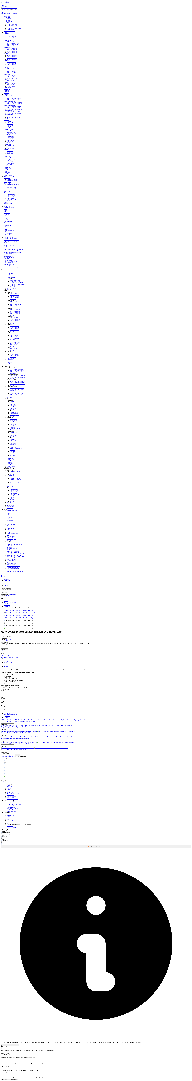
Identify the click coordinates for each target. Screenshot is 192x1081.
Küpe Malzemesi (8, 221)
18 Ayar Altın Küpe (11, 63)
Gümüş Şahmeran (8, 168)
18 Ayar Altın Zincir (11, 86)
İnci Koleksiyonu (8, 265)
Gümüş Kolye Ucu (8, 129)
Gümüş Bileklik (7, 134)
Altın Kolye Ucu (8, 40)
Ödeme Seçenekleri (8, 662)
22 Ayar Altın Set (11, 81)
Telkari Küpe (10, 153)
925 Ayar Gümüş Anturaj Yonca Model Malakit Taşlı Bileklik (15, 743)
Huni (5, 226)
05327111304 (4, 781)
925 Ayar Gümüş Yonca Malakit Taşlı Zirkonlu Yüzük (13, 749)
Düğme (5, 229)
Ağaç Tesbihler (10, 198)
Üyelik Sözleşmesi (11, 807)
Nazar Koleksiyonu (8, 254)
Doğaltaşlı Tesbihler (11, 196)
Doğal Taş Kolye (14, 408)
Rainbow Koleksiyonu (9, 244)
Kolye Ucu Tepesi (8, 233)
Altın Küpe (6, 60)
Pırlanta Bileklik (7, 18)
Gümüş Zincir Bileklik (15, 428)
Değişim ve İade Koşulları (13, 809)
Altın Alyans (7, 74)
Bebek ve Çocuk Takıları (12, 799)
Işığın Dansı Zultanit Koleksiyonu (12, 267)
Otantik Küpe (10, 155)
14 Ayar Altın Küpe (11, 62)
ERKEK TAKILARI (9, 176)
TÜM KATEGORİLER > (10, 602)
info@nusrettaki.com (11, 827)
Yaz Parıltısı (6, 242)
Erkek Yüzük (7, 178)
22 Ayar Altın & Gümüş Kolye (14, 98)
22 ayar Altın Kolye (11, 37)
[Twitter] (5, 766)
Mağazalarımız (10, 815)
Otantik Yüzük (10, 163)
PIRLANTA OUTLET (9, 31)
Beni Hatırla (5, 594)
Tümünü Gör (13, 286)
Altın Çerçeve (7, 89)
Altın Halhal (6, 93)
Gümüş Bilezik (7, 144)
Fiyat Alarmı (15, 657)
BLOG (8, 823)
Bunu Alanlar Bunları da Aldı (11, 714)
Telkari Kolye (10, 124)
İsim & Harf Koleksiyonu (10, 246)
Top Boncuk (7, 214)
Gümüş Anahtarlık (8, 175)
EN (8, 2)
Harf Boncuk (7, 215)
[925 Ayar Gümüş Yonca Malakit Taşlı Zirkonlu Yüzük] (34, 748)
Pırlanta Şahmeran (8, 21)
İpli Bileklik (12, 425)
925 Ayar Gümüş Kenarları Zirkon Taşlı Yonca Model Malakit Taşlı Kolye (18, 721)
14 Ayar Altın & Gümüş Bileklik (14, 102)
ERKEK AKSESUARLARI (13, 793)
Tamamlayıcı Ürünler (9, 713)
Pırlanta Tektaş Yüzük (12, 24)
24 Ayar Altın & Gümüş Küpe (14, 112)
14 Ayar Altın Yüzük (11, 68)
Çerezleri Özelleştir (5, 1045)
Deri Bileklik (13, 427)
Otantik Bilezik (10, 148)
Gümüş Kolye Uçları (11, 130)
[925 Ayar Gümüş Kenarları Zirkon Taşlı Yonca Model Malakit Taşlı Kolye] (44, 720)
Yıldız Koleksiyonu (8, 258)
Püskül (5, 209)
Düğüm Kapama (7, 225)
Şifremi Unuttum (12, 594)
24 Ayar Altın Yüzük (11, 72)
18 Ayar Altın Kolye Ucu (13, 43)
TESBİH (6, 192)
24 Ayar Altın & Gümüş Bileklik (14, 103)
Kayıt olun (17, 755)
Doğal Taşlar (7, 234)
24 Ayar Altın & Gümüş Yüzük (14, 117)
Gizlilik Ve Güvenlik (11, 811)
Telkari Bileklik (10, 140)
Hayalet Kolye (10, 122)
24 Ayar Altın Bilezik (12, 59)
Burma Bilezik (10, 147)
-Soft (89, 846)
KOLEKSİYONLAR (9, 237)
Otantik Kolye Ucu (11, 133)
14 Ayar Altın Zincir (11, 83)
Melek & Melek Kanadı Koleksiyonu (12, 252)
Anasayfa (6, 601)
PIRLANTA (7, 16)
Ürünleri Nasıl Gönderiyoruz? (14, 804)
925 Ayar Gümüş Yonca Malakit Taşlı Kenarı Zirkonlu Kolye (15, 732)
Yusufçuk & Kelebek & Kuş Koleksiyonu (13, 250)
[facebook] (5, 762)
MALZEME (7, 206)
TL (1, 4)
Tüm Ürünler (10, 128)
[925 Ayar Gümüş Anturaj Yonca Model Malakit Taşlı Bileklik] (38, 742)
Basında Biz (9, 816)
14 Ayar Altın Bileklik (12, 48)
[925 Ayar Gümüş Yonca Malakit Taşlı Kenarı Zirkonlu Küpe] (37, 725)
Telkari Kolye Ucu (11, 132)
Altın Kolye (6, 33)
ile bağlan (3, 597)
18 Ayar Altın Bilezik (12, 56)
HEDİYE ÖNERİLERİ (12, 796)
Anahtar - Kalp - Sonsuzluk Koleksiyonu (13, 249)
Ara (16, 9)
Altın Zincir (6, 82)
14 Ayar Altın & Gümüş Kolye (14, 97)
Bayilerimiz (9, 818)
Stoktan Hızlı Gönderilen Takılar (11, 240)
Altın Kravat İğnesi (8, 190)
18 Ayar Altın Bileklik (12, 49)
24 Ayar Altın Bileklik (12, 52)
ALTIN (5, 32)
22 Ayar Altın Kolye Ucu (13, 44)
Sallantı (5, 227)
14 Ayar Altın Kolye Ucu (13, 41)
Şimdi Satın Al (4, 649)
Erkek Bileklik (7, 183)
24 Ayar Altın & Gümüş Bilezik (14, 109)
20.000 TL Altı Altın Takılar (10, 238)
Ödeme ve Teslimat (11, 801)
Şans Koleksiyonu (8, 260)
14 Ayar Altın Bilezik (12, 55)
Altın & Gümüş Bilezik (9, 105)
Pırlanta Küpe (7, 20)
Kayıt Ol (8, 595)
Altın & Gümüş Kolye (9, 95)
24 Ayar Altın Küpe (11, 66)
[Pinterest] (5, 772)
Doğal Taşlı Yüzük (14, 454)
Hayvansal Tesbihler (11, 199)
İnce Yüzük (9, 160)
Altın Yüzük (6, 67)
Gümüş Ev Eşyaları (8, 236)
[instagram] (5, 769)
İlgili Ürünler (7, 716)
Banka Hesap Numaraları (13, 805)
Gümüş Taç (6, 171)
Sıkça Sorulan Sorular (12, 820)
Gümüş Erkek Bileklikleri (13, 184)
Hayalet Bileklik (10, 137)
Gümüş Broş (7, 167)
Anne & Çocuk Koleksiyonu (10, 261)
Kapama (6, 223)
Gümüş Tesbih (13, 495)
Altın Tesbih (12, 497)
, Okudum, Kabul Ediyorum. (14, 756)
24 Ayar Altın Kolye (11, 39)
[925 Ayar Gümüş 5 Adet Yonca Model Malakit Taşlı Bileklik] (37, 736)
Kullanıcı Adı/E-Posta (6, 588)
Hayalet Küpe (10, 152)
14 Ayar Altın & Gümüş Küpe (14, 113)
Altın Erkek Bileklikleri (12, 186)
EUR (6, 4)
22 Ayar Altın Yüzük (11, 71)
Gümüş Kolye (7, 120)
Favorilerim (3, 5)
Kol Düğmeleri (7, 182)
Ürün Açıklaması (8, 661)
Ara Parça (6, 218)
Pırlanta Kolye (7, 17)
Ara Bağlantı (7, 219)
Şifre (2, 591)
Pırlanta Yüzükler (8, 23)
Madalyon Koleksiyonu (9, 245)
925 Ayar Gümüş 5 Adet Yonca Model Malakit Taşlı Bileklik (15, 738)
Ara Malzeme (7, 217)
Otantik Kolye (10, 125)
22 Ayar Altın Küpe (11, 64)
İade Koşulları (7, 665)
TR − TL (4, 1)
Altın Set (6, 79)
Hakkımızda (9, 813)
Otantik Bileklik (10, 141)
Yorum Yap (9, 657)
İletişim (8, 819)
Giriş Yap (3, 595)
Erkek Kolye (7, 191)
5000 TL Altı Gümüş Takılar (10, 241)
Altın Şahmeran (7, 87)
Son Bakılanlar (7, 717)
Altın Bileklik (7, 47)
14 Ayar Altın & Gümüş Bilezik (14, 106)
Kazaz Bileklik (10, 138)
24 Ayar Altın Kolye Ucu (13, 45)
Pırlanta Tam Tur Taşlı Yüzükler (14, 27)
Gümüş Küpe (7, 149)
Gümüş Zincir (7, 172)
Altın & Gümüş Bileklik (9, 101)
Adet (2, 646)
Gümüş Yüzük (7, 156)
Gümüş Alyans (7, 165)
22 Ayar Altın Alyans (12, 78)
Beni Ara (6, 666)
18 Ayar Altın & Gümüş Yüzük (14, 116)
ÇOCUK (6, 202)
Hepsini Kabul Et (14, 1045)
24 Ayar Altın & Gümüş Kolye (14, 99)
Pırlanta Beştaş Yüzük (12, 25)
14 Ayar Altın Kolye (11, 35)
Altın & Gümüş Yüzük (9, 114)
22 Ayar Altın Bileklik (12, 51)
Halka (5, 232)
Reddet (92, 1042)
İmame (5, 210)
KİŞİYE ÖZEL (10, 795)
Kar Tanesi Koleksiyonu (9, 253)
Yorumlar (6, 663)
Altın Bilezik (7, 54)
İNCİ (8, 791)
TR (3, 2)
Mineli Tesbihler (13, 500)
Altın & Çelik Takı (8, 91)
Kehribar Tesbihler (11, 194)
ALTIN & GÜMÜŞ (8, 94)
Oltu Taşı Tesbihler (11, 195)
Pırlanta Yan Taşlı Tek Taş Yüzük (14, 28)
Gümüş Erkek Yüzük (12, 180)
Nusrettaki (3, 635)
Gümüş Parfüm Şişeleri (9, 207)
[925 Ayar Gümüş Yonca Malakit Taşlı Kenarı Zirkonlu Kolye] (38, 731)
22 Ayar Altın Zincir (11, 85)
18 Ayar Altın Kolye (11, 36)
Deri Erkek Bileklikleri (12, 187)
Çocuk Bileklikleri (8, 203)
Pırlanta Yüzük (10, 29)
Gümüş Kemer (7, 174)
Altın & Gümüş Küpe (9, 110)
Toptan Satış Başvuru (12, 822)
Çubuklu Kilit (7, 213)
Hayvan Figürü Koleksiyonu (10, 248)
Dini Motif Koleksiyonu (9, 263)
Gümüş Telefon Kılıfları (9, 230)
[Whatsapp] (5, 777)
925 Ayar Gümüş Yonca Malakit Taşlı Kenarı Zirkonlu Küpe (15, 727)
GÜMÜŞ (6, 118)
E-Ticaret (92, 846)
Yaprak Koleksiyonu (8, 256)
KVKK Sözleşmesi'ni (7, 756)
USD (3, 4)
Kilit (5, 211)
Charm (5, 222)
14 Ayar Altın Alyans (12, 75)
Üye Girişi (6, 585)
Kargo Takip (4, 6)
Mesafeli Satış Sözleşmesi (13, 808)
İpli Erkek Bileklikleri (12, 188)
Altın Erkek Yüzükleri (12, 179)
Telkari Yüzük (10, 161)
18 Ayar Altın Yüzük (11, 70)
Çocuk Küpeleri (7, 205)
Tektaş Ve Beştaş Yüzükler (13, 159)
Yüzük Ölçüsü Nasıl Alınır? (13, 803)
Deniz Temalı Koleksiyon (10, 264)
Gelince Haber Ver (5, 655)
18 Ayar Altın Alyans (12, 76)
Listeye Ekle (4, 657)
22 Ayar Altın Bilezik (12, 58)
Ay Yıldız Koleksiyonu (9, 257)
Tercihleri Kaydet (13, 1079)
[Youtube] (5, 774)
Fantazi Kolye (10, 126)
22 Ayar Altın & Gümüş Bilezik (14, 107)
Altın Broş (6, 90)
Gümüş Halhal (7, 169)
